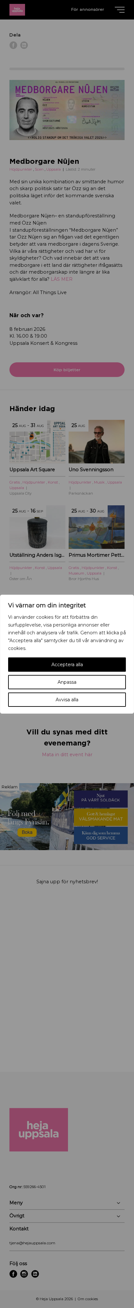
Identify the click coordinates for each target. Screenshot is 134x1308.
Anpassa (67, 682)
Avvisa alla (67, 700)
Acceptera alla (67, 664)
